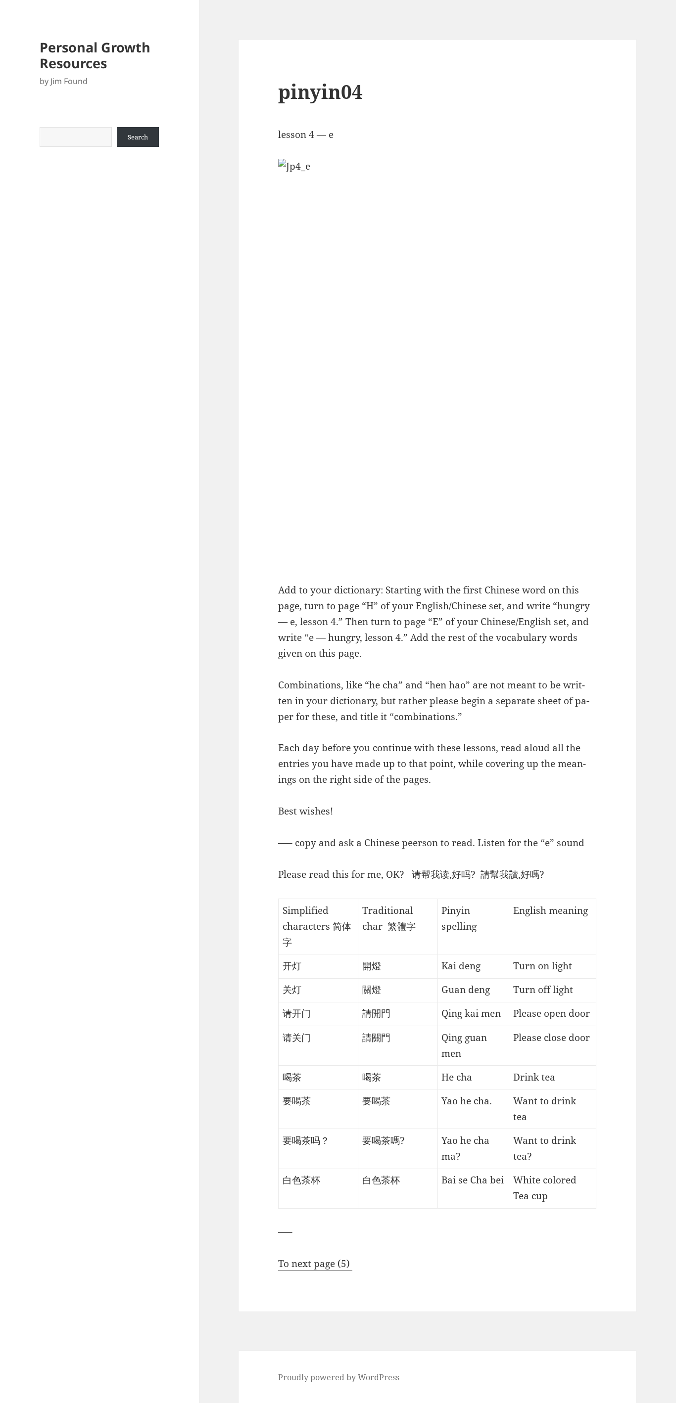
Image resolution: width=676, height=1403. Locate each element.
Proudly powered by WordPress (338, 1377)
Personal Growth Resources (95, 55)
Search (138, 137)
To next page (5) (315, 1263)
